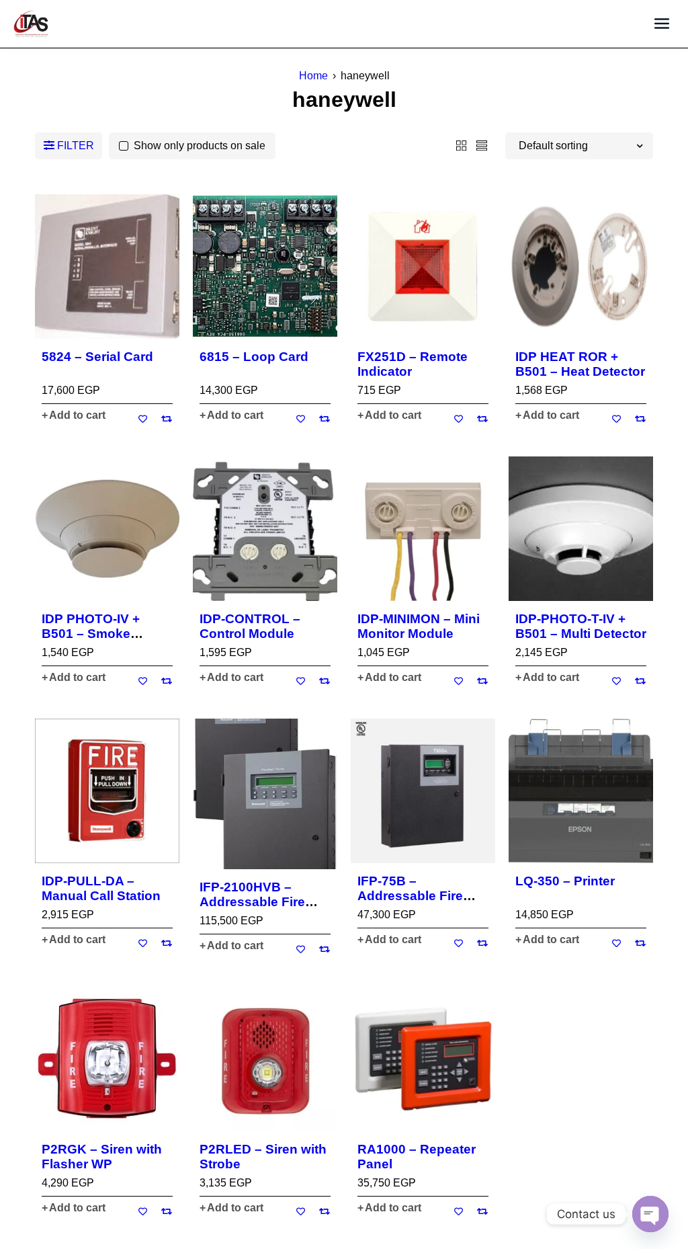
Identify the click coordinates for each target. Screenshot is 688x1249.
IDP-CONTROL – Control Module (250, 626)
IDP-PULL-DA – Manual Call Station (101, 888)
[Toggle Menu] (661, 24)
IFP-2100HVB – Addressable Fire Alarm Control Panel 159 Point (261, 909)
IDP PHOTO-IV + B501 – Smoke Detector (91, 633)
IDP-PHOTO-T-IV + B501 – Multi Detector (580, 626)
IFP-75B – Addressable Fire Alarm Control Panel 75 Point (419, 903)
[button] (73, 415)
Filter (75, 145)
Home (313, 75)
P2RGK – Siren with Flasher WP (102, 1156)
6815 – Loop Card (254, 357)
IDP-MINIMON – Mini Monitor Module (418, 626)
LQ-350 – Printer (565, 881)
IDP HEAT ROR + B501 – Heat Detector (580, 364)
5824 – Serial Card (97, 357)
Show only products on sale (199, 145)
